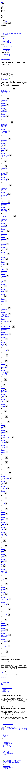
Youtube (18, 762)
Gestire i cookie (6, 50)
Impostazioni (7, 23)
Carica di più (3, 656)
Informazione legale (7, 57)
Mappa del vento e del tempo (9, 27)
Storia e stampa (6, 40)
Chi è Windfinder (6, 41)
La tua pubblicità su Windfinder (9, 47)
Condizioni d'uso (6, 54)
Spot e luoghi (6, 28)
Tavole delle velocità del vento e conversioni (12, 33)
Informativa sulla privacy (8, 55)
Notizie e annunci (6, 49)
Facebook (19, 760)
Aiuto (6, 21)
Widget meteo (6, 34)
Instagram (19, 761)
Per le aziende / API (7, 42)
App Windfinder (6, 38)
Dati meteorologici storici (8, 46)
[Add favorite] (14, 89)
